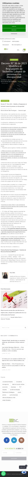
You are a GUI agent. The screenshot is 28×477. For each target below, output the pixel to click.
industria (4, 389)
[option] (14, 305)
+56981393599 (15, 41)
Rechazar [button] (14, 30)
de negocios (5, 384)
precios (4, 395)
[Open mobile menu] (18, 49)
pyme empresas (14, 395)
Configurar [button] (14, 33)
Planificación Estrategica (8, 392)
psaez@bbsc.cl (4, 255)
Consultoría (19, 381)
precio (19, 392)
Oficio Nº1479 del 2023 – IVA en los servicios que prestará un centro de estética (13, 349)
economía (4, 387)
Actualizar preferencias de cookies (7, 38)
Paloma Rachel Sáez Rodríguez (9, 81)
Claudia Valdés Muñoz (16, 317)
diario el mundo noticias (18, 384)
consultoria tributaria (7, 381)
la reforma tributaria (15, 389)
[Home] (6, 49)
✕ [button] (26, 465)
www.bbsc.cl (4, 263)
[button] (3, 473)
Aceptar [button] (14, 26)
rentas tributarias (6, 400)
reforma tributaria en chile (8, 397)
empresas (13, 387)
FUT (20, 387)
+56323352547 (7, 41)
